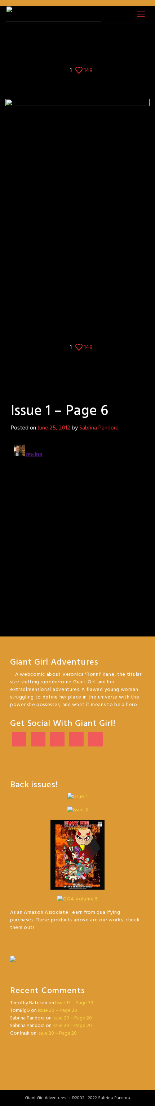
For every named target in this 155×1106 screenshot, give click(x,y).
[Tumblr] (76, 740)
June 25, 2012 (53, 428)
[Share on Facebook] (60, 52)
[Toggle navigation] (141, 14)
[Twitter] (19, 740)
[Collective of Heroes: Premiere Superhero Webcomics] (77, 954)
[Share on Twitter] (71, 52)
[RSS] (95, 740)
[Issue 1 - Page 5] (71, 38)
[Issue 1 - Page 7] (83, 38)
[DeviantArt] (57, 740)
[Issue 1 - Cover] (60, 38)
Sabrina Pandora (99, 428)
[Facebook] (38, 740)
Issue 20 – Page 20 (57, 1010)
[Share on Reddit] (94, 52)
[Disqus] (77, 532)
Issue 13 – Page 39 (74, 1003)
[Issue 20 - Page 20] (95, 38)
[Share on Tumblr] (83, 52)
